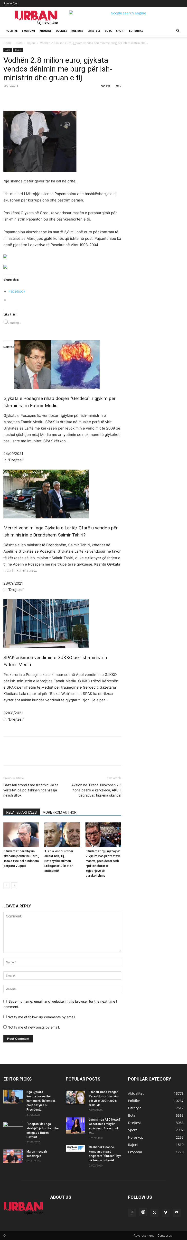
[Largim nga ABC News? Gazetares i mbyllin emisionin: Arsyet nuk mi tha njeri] (75, 1125)
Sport (120, 30)
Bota (108, 30)
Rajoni (31, 43)
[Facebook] (37, 97)
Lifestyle (93, 30)
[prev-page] (6, 885)
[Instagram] (143, 1212)
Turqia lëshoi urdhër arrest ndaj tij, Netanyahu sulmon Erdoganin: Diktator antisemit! (58, 860)
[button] (178, 31)
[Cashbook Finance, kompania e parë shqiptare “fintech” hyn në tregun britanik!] (75, 1148)
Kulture (77, 30)
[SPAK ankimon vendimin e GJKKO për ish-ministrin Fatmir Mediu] (62, 623)
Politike (12, 30)
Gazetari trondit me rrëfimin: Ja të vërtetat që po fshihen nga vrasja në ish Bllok (30, 790)
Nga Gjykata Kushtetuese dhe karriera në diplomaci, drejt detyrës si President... (41, 1100)
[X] (48, 97)
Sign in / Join (11, 3)
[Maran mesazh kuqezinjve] (13, 1156)
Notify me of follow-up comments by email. (42, 1017)
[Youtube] (177, 1213)
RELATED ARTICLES (21, 812)
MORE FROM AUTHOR (59, 812)
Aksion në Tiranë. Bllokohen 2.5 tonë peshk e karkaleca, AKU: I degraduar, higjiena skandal (96, 790)
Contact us (165, 1235)
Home (7, 43)
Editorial (136, 30)
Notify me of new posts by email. (34, 1027)
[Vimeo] (165, 1213)
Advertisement (144, 1235)
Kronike (45, 30)
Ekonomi (28, 30)
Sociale (61, 30)
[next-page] (14, 885)
